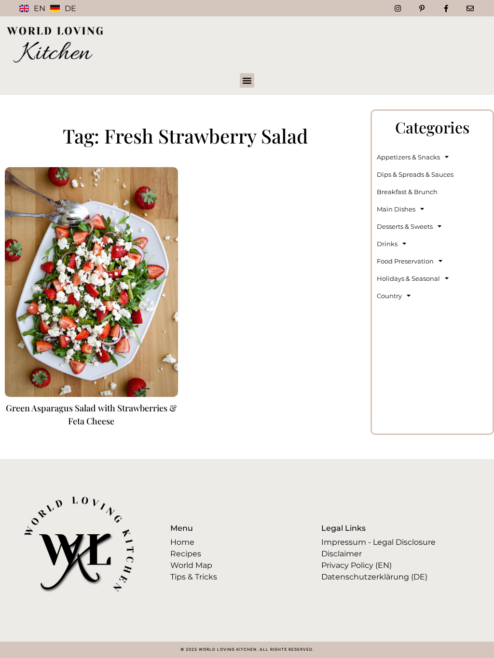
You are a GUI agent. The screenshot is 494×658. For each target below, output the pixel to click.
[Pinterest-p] (421, 8)
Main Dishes (396, 209)
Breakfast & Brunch (407, 192)
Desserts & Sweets (405, 226)
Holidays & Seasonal (408, 278)
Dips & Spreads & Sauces (415, 174)
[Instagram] (397, 8)
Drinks (387, 244)
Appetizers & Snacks (408, 157)
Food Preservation (405, 261)
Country (389, 296)
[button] (247, 80)
